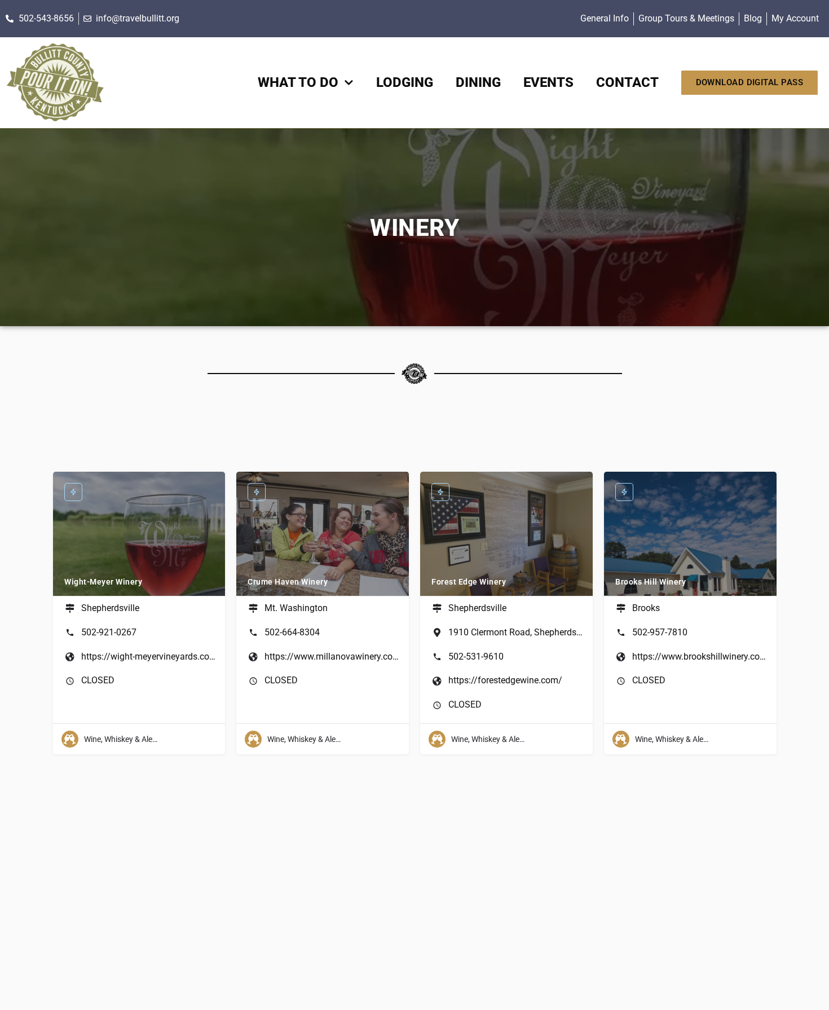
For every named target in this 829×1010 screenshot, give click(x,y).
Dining (478, 82)
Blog (753, 18)
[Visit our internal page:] (55, 82)
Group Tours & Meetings (686, 18)
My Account (795, 18)
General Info (604, 18)
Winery (414, 227)
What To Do (298, 82)
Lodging (404, 82)
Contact (627, 82)
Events (548, 82)
